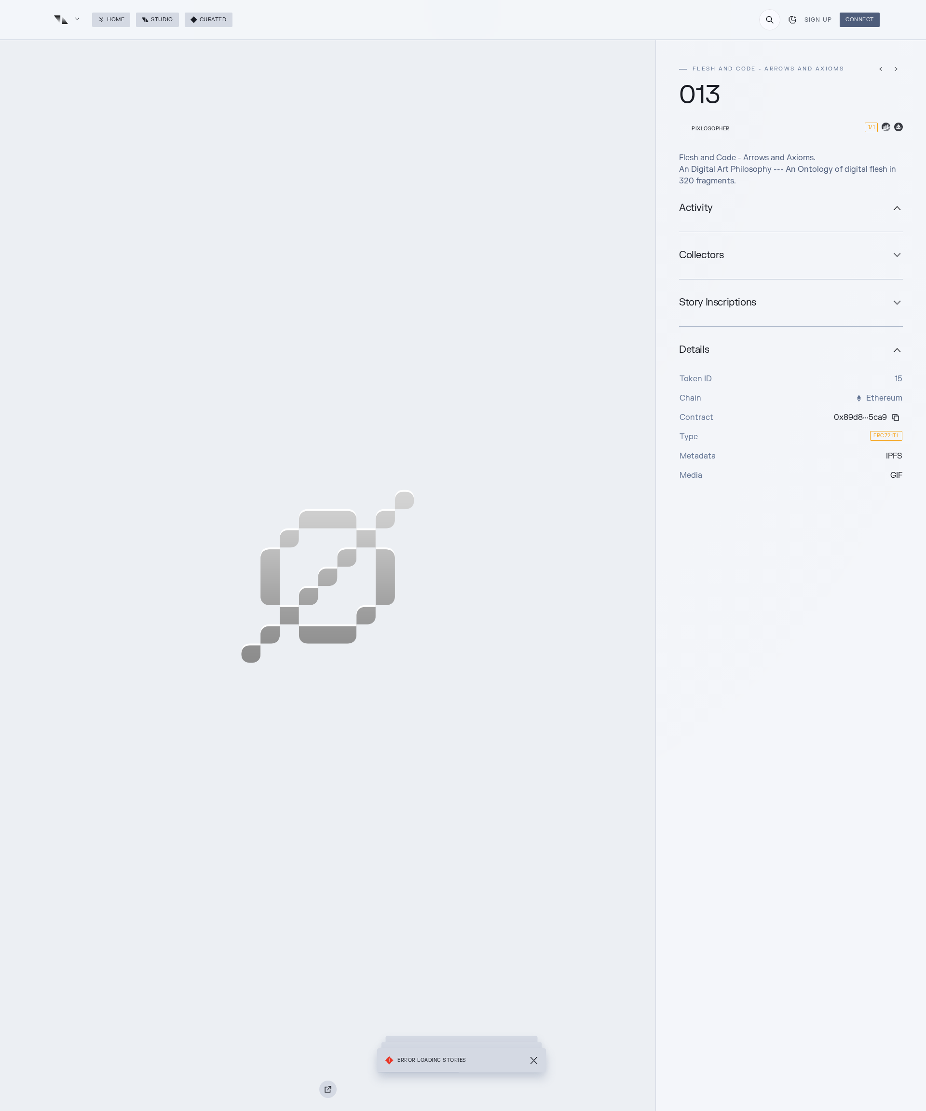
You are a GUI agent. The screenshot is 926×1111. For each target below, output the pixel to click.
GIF (896, 475)
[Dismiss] (534, 1060)
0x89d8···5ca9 (860, 417)
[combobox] (769, 19)
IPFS (894, 456)
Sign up (818, 20)
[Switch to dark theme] (792, 19)
